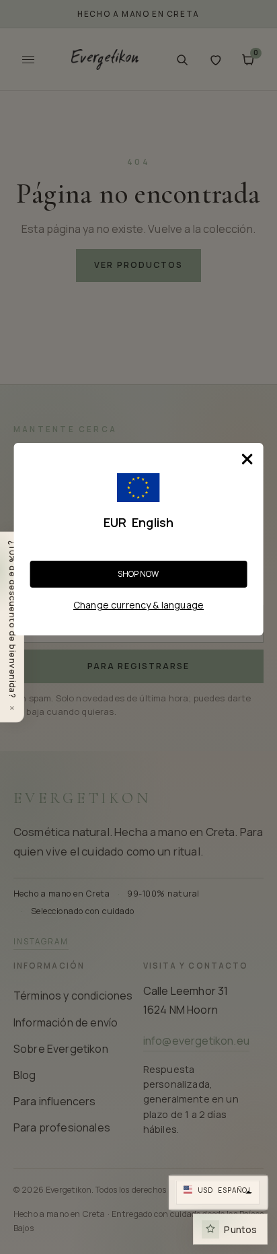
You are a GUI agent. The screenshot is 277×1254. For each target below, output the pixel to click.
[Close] (247, 459)
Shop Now (138, 574)
